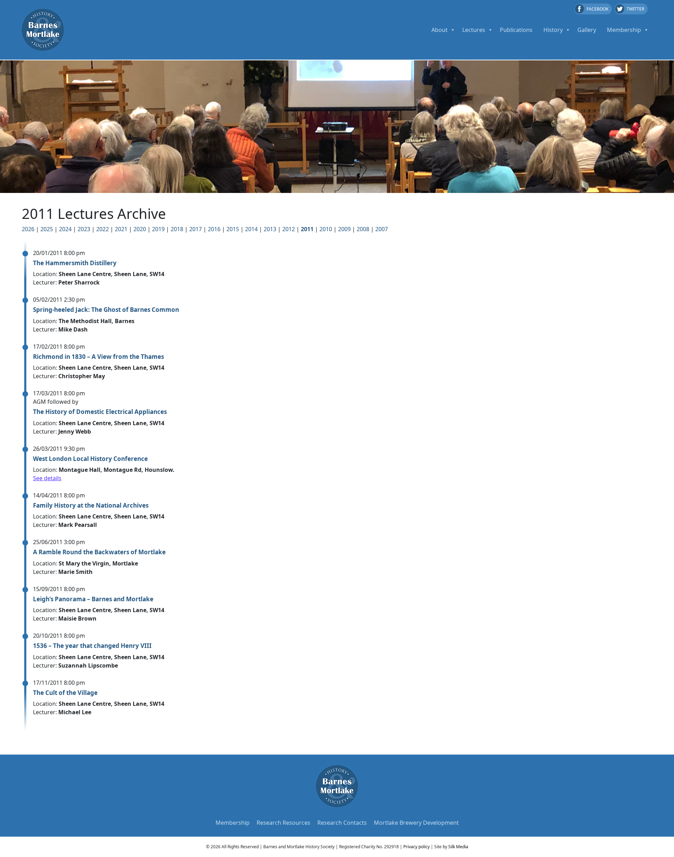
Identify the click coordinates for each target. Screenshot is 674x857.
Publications (516, 30)
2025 (46, 229)
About (439, 30)
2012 (288, 229)
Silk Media (458, 847)
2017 (195, 229)
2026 (28, 229)
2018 (177, 229)
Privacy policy (416, 847)
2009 (344, 229)
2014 (251, 229)
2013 (270, 229)
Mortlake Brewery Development (416, 822)
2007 (381, 229)
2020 (139, 229)
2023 (84, 229)
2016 (214, 229)
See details (47, 478)
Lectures (473, 30)
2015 (232, 229)
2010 (325, 229)
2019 (158, 229)
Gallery (586, 30)
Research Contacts (342, 822)
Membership (624, 30)
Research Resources (283, 822)
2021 (121, 229)
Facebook (597, 9)
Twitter (635, 9)
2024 (65, 229)
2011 (307, 229)
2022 (102, 229)
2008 (363, 229)
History (553, 30)
